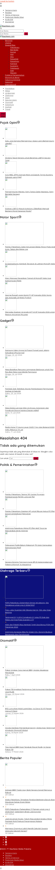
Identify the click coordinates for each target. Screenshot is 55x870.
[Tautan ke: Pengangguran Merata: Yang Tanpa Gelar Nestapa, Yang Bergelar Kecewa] (11, 189)
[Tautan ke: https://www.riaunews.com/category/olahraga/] (28, 571)
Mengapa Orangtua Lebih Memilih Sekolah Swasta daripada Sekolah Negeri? (26, 829)
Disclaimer (9, 864)
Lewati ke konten (7, 1)
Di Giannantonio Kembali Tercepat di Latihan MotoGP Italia (30, 264)
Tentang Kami (11, 853)
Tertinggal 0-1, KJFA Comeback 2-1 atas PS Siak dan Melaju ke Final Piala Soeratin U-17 (27, 618)
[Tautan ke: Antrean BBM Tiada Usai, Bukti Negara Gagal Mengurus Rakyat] (24, 785)
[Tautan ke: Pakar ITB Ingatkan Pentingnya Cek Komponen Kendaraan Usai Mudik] (11, 687)
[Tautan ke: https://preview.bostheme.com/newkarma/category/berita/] (12, 321)
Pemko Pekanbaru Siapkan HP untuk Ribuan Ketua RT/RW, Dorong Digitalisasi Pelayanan (30, 512)
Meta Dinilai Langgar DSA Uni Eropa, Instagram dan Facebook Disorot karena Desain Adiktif (27, 409)
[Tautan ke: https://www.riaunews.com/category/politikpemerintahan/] (35, 465)
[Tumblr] (6, 842)
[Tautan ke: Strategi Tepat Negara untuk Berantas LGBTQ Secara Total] (11, 155)
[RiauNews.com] (7, 26)
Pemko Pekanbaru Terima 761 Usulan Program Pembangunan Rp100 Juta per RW (24, 495)
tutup (3, 113)
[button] (26, 33)
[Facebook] (6, 837)
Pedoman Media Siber (14, 860)
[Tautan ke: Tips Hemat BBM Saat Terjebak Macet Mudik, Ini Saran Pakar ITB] (11, 744)
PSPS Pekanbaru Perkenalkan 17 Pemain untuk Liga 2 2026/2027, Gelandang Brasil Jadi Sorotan (27, 810)
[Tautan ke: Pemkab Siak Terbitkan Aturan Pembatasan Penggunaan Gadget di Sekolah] (11, 386)
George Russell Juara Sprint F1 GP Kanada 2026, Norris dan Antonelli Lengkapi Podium (28, 296)
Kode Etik (9, 862)
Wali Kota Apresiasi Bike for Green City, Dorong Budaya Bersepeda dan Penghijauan (28, 633)
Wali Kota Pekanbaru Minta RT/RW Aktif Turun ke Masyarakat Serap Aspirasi (26, 529)
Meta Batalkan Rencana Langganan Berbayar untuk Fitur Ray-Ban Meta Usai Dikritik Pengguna (29, 370)
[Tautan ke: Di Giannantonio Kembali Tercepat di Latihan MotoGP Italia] (11, 261)
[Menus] (1, 3)
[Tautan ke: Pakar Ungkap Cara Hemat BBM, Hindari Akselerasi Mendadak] (24, 667)
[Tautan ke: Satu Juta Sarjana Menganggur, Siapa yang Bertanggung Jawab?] (11, 138)
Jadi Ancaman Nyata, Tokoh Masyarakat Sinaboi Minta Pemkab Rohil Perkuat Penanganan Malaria (28, 820)
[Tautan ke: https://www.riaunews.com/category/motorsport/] (19, 217)
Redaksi (8, 855)
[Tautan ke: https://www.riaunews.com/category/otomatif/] (15, 640)
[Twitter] (6, 840)
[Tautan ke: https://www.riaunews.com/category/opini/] (18, 122)
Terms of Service (12, 858)
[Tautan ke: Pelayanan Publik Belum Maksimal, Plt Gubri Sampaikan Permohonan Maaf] (11, 542)
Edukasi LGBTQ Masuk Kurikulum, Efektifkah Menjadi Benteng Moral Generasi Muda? (27, 209)
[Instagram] (6, 844)
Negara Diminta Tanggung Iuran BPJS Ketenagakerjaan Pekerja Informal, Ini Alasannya (28, 563)
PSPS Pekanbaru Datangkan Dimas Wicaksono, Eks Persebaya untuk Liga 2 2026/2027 (27, 604)
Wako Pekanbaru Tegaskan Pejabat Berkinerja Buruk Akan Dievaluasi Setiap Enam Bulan (30, 800)
